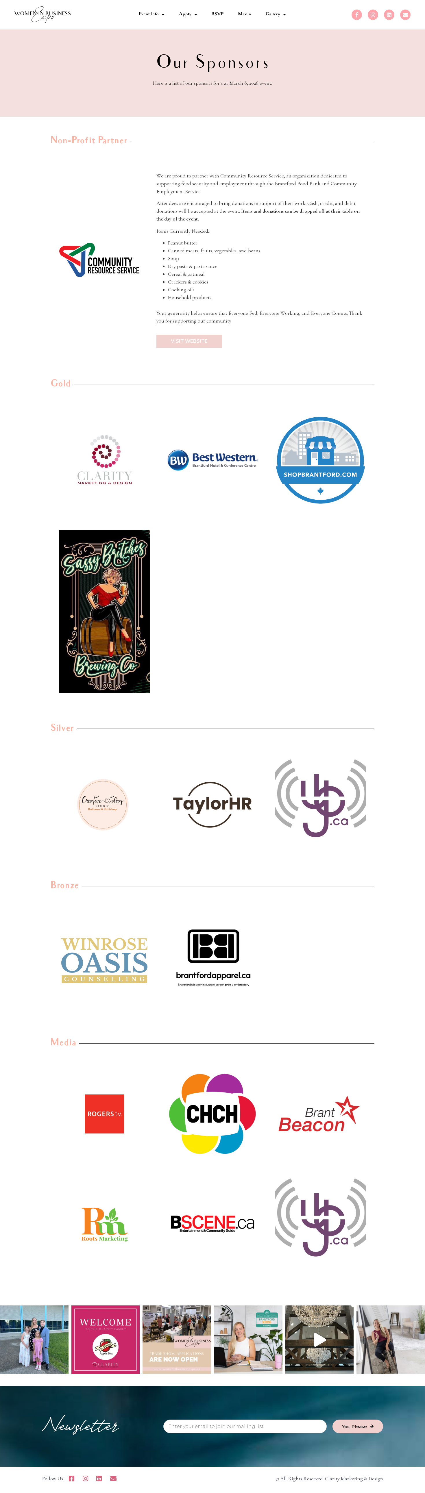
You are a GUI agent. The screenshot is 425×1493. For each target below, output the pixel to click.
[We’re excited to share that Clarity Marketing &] (248, 1339)
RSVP (218, 14)
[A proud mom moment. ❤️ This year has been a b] (34, 1339)
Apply (185, 14)
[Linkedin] (389, 15)
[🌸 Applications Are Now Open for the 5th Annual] (177, 1339)
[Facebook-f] (357, 15)
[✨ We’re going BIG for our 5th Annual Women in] (319, 1339)
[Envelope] (405, 15)
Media (244, 14)
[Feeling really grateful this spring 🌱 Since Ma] (390, 1339)
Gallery (272, 14)
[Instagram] (373, 15)
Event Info (149, 14)
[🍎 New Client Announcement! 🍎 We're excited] (105, 1339)
